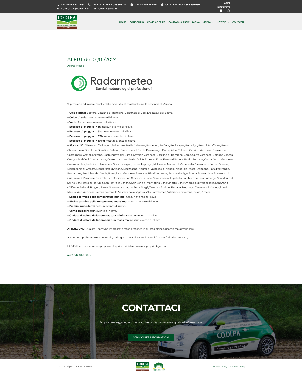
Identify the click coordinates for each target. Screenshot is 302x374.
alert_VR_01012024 (79, 254)
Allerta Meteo (75, 65)
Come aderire (156, 22)
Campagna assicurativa (184, 22)
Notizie (221, 22)
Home (122, 22)
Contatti (238, 22)
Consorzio (137, 22)
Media (207, 22)
